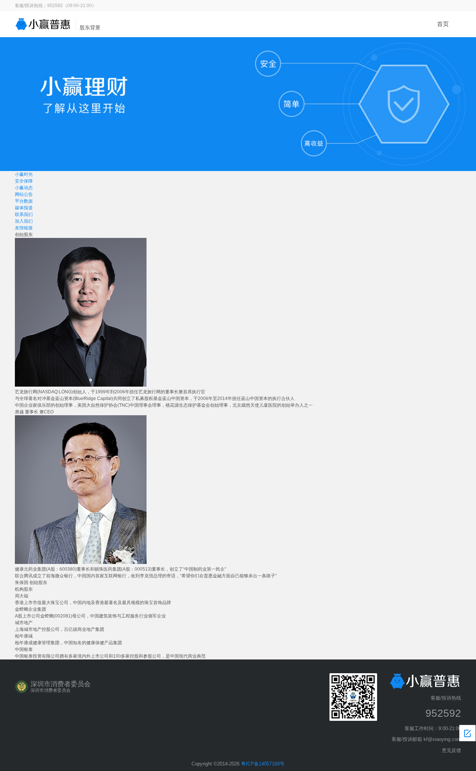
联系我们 (24, 214)
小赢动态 (24, 187)
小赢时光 (24, 174)
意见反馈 (451, 750)
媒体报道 (24, 207)
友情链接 (24, 227)
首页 (443, 24)
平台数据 (24, 201)
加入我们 (24, 221)
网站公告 (24, 194)
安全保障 (24, 181)
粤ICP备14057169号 (262, 764)
